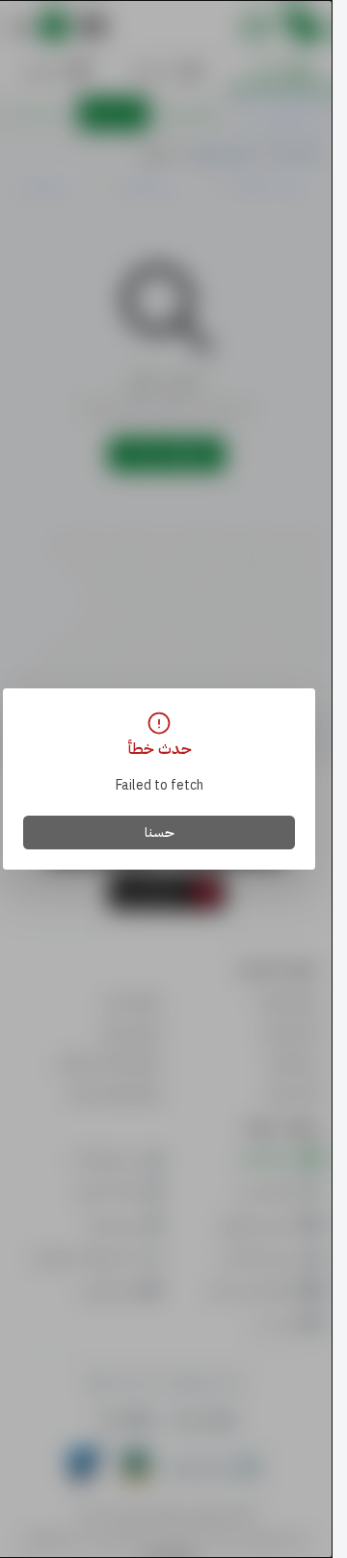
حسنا (159, 832)
